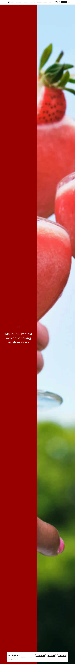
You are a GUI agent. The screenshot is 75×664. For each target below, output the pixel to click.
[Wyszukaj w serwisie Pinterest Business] (69, 2)
